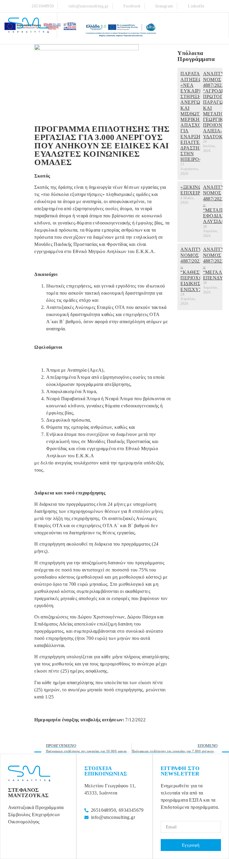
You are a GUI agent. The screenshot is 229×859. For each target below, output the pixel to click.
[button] (221, 25)
